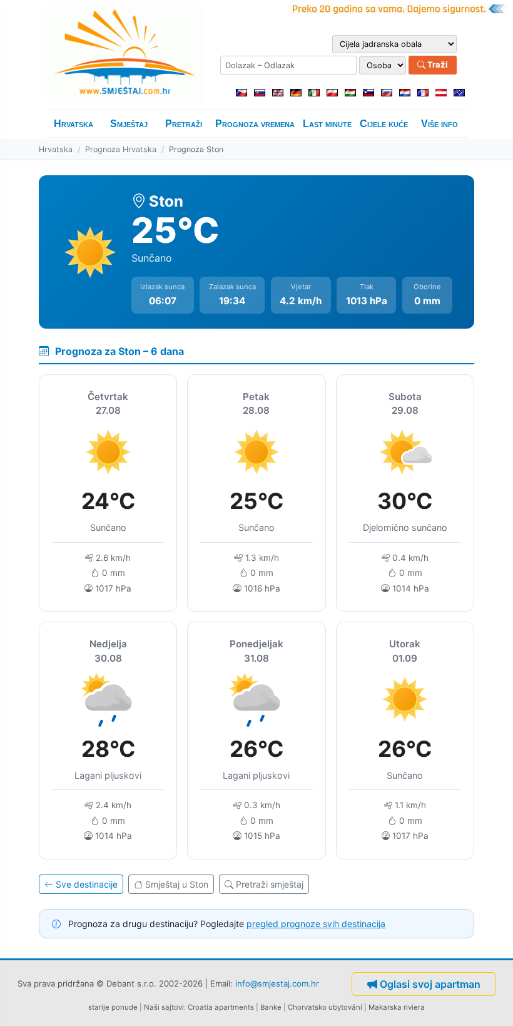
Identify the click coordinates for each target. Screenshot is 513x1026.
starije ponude (113, 1007)
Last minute (327, 123)
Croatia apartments (221, 1007)
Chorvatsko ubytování (325, 1007)
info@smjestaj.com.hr (277, 983)
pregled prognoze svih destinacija (315, 923)
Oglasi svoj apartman (430, 984)
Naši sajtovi (164, 1007)
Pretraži (183, 123)
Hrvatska (73, 123)
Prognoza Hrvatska (120, 149)
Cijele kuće (384, 123)
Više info (439, 123)
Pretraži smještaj (269, 884)
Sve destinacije (87, 884)
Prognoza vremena (255, 123)
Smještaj (129, 123)
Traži (436, 64)
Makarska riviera (396, 1007)
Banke (271, 1007)
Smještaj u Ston (176, 884)
